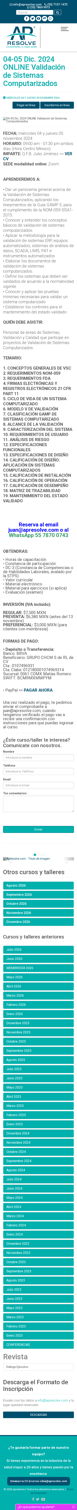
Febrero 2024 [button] (16, 1225)
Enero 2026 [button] (14, 1014)
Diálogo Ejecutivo (17, 1366)
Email (7, 779)
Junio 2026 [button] (14, 959)
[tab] (38, 885)
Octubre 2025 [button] (16, 1041)
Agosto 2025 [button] (15, 1060)
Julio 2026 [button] (14, 950)
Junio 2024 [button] (14, 1188)
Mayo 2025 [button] (14, 1087)
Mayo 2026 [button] (14, 977)
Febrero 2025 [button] (16, 1115)
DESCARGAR (38, 1414)
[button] (8, 858)
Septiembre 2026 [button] (19, 895)
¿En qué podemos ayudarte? (36, 1507)
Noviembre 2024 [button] (18, 1142)
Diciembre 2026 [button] (18, 922)
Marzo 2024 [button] (15, 1216)
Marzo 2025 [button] (15, 1106)
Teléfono (9, 765)
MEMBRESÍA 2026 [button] (19, 968)
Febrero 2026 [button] (16, 1005)
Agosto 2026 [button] (16, 885)
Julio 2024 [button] (14, 1179)
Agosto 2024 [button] (15, 1170)
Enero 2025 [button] (14, 1124)
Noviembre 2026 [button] (18, 913)
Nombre (8, 751)
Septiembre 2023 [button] (18, 1271)
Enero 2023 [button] (14, 1335)
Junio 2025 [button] (14, 1078)
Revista (15, 1357)
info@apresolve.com (27, 4)
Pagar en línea (26, 105)
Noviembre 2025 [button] (18, 1032)
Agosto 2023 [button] (15, 1280)
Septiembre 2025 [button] (18, 1051)
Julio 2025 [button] (14, 1069)
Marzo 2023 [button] (15, 1317)
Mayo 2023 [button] (14, 1308)
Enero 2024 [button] (14, 1234)
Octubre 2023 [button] (16, 1262)
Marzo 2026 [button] (15, 995)
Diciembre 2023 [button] (17, 1244)
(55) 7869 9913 (40, 7)
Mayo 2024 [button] (14, 1198)
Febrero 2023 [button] (16, 1326)
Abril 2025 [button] (13, 1097)
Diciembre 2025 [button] (17, 1023)
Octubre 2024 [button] (16, 1152)
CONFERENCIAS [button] (18, 1345)
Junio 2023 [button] (14, 1299)
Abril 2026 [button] (13, 986)
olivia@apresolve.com (53, 1481)
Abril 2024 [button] (13, 1207)
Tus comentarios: (15, 793)
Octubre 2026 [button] (16, 904)
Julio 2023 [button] (14, 1290)
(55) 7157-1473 (57, 4)
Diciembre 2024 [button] (17, 1133)
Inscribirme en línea (57, 105)
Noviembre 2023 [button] (18, 1253)
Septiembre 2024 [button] (18, 1161)
